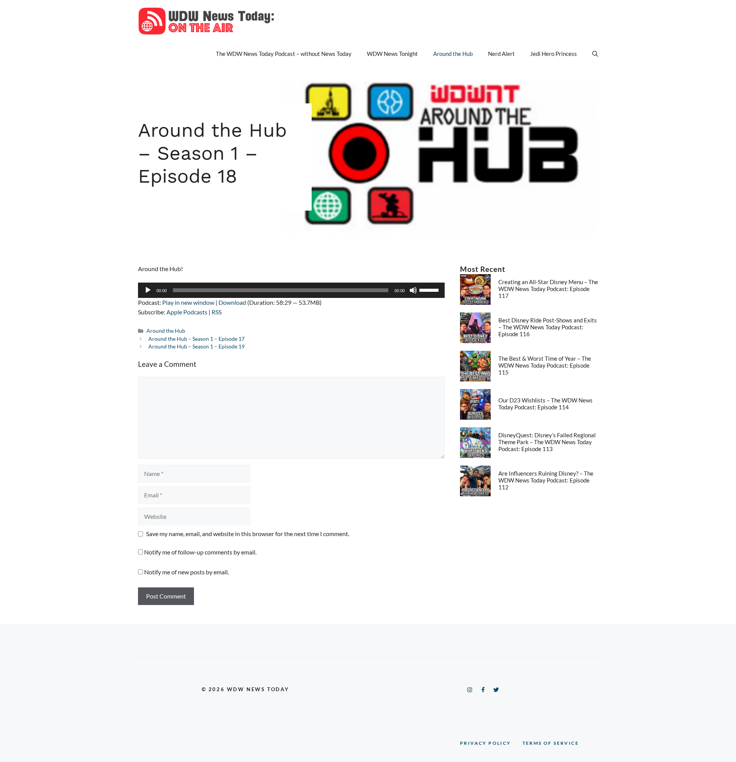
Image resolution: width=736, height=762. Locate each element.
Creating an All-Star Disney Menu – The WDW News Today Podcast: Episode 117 (548, 288)
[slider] (430, 289)
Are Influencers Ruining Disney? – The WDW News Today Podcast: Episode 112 (545, 480)
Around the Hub (453, 53)
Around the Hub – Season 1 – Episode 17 (196, 339)
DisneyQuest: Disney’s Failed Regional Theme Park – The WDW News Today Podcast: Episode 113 (547, 442)
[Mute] (413, 290)
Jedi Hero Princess (553, 53)
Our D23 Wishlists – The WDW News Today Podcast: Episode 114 (545, 403)
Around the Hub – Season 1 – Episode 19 (196, 346)
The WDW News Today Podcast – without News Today (284, 53)
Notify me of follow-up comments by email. (200, 552)
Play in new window (188, 302)
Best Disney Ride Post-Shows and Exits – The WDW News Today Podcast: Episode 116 (547, 327)
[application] (291, 290)
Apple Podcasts (186, 312)
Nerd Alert (501, 53)
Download (232, 302)
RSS (217, 312)
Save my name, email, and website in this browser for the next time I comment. (247, 533)
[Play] (148, 290)
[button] (595, 53)
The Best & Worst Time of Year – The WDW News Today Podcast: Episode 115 (544, 365)
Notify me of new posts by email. (186, 572)
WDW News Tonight (392, 53)
